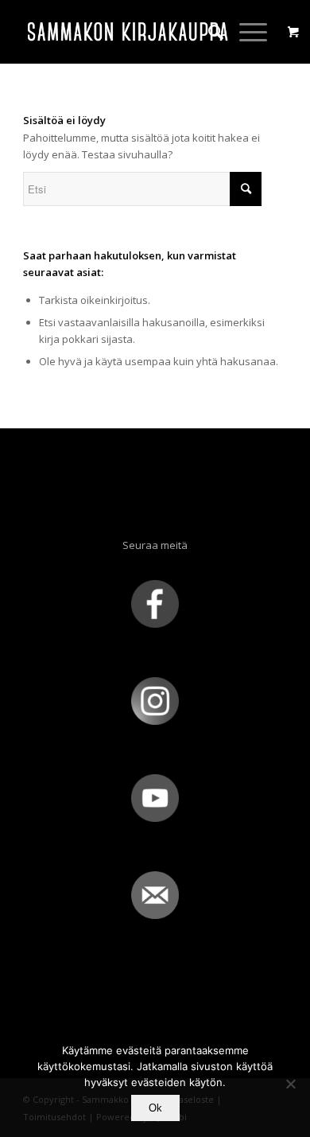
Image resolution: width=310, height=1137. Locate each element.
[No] (290, 1084)
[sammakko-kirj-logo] (128, 32)
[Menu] (245, 32)
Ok (155, 1108)
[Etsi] (207, 32)
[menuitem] (207, 32)
